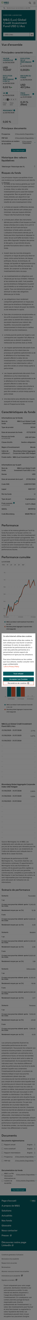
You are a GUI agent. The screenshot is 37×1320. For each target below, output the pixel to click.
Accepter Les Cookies (18, 679)
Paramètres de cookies (17, 683)
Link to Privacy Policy (11, 666)
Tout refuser (18, 674)
